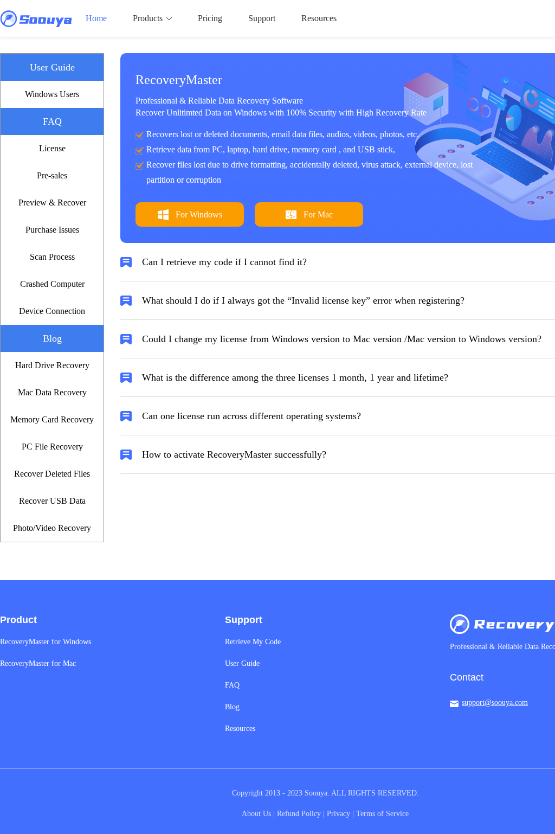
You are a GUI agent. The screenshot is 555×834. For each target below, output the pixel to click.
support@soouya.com (495, 702)
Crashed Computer (52, 283)
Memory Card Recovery (52, 419)
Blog (232, 707)
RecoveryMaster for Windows (45, 642)
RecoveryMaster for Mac (38, 663)
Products (148, 18)
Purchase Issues (52, 229)
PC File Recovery (52, 446)
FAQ (232, 685)
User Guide (242, 663)
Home (96, 18)
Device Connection (52, 311)
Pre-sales (52, 175)
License (52, 148)
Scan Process (52, 256)
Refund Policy (299, 814)
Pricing (210, 18)
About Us (256, 814)
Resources (319, 18)
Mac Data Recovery (52, 392)
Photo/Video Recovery (52, 528)
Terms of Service (382, 814)
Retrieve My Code (253, 642)
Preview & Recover (52, 202)
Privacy (338, 814)
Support (261, 18)
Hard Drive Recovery (52, 365)
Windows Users (52, 94)
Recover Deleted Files (52, 473)
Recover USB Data (52, 500)
